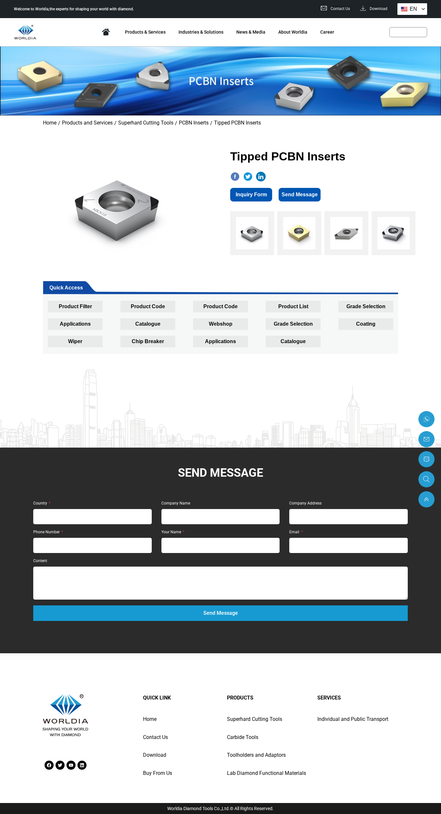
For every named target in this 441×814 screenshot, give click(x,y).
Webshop (220, 324)
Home (106, 32)
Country (40, 503)
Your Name (171, 532)
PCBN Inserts (194, 123)
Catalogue (147, 324)
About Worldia (292, 32)
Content (40, 561)
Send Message (300, 194)
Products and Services (87, 123)
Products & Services (145, 32)
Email (294, 532)
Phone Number (47, 532)
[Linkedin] (82, 765)
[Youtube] (71, 765)
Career (327, 32)
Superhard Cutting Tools (145, 123)
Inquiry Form (251, 194)
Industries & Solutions (201, 32)
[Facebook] (49, 765)
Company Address (305, 503)
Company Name (175, 503)
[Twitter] (60, 765)
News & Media (250, 32)
